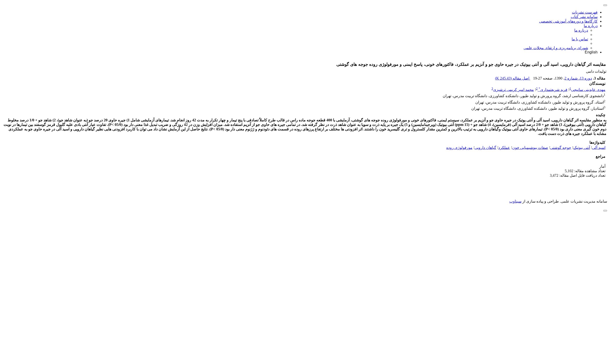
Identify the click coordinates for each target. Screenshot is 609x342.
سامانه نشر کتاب (584, 17)
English (591, 52)
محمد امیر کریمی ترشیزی (513, 90)
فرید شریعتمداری (553, 90)
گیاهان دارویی (485, 148)
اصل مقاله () (512, 78)
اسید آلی (598, 148)
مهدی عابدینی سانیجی (588, 90)
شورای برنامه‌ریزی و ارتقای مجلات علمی (556, 48)
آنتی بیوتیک (581, 148)
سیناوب (515, 201)
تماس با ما (580, 39)
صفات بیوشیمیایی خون (530, 148)
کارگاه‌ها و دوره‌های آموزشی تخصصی (568, 21)
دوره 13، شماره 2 (578, 78)
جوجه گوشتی (560, 148)
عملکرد (504, 148)
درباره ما (591, 26)
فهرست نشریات (585, 12)
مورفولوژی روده (459, 148)
